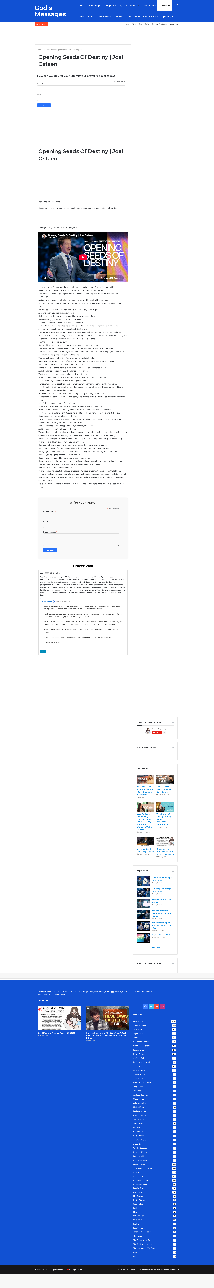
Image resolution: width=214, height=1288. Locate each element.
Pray (43, 651)
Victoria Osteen (139, 1078)
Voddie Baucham (140, 1148)
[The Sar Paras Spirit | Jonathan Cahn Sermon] (165, 779)
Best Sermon (131, 5)
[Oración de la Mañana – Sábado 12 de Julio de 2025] (165, 841)
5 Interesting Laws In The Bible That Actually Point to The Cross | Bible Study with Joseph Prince (106, 1035)
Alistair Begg (138, 1144)
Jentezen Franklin (140, 1095)
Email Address (43, 84)
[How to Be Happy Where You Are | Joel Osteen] (143, 914)
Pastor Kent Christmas (142, 1082)
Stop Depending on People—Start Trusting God (162, 925)
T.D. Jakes (137, 1066)
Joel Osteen (164, 5)
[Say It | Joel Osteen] (143, 938)
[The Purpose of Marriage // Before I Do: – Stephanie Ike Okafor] (145, 779)
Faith (135, 1208)
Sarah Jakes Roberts (141, 1046)
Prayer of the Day (114, 5)
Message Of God (75, 1270)
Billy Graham (138, 1196)
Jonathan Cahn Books (142, 1232)
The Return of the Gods (142, 1240)
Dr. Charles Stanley (141, 1042)
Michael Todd (138, 1107)
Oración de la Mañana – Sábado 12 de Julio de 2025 (165, 851)
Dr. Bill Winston (139, 1054)
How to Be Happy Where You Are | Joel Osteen (161, 913)
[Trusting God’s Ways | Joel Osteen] (143, 892)
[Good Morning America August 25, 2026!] (59, 1018)
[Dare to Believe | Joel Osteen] (143, 903)
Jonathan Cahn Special (142, 1168)
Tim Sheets (137, 1091)
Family (135, 1252)
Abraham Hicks (139, 1140)
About (134, 24)
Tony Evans (138, 1087)
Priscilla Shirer (86, 16)
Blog (135, 1212)
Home (82, 5)
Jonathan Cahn (149, 5)
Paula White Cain (140, 1111)
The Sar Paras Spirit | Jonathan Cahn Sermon (164, 789)
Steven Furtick (139, 1099)
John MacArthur (140, 1103)
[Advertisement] (107, 34)
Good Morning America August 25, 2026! (56, 1033)
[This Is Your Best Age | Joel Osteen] (143, 881)
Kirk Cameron (133, 16)
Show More (155, 948)
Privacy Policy (144, 24)
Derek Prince (138, 1136)
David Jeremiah (104, 16)
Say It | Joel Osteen (161, 934)
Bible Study (137, 1220)
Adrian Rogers (139, 1070)
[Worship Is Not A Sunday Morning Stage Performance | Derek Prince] (165, 807)
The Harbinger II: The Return (144, 1248)
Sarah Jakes (138, 1204)
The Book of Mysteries (142, 1244)
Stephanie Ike (138, 1119)
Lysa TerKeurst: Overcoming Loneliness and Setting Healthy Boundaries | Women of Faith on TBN (144, 822)
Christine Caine (139, 1132)
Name (39, 94)
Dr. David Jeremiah (140, 1180)
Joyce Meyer (167, 16)
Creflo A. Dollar (139, 1058)
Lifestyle (136, 1256)
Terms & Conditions (159, 24)
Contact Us (174, 24)
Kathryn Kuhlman (140, 1156)
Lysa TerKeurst (139, 1228)
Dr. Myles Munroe (140, 1152)
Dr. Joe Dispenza (140, 1160)
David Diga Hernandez (142, 1062)
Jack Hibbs (119, 16)
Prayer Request (96, 5)
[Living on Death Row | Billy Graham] (145, 841)
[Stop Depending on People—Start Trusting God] (143, 926)
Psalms (136, 1224)
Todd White (138, 1123)
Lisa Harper (138, 1127)
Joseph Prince (139, 1074)
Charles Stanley (150, 16)
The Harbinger (139, 1236)
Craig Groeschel (139, 1115)
